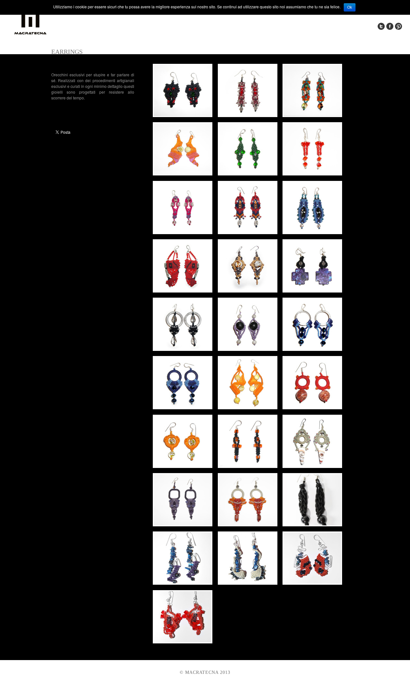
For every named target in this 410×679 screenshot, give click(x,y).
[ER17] (247, 407)
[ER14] (247, 349)
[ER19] (182, 466)
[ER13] (182, 349)
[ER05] (247, 173)
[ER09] (312, 232)
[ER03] (312, 115)
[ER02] (247, 115)
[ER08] (247, 232)
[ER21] (312, 466)
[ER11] (247, 290)
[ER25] (182, 583)
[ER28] (182, 641)
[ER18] (312, 407)
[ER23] (247, 524)
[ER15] (312, 349)
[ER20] (247, 466)
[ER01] (182, 115)
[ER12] (312, 290)
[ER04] (182, 173)
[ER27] (312, 583)
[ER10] (182, 290)
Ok (349, 7)
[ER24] (312, 524)
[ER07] (182, 232)
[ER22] (182, 524)
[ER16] (182, 407)
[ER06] (312, 173)
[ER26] (247, 583)
